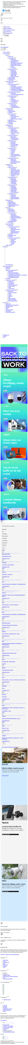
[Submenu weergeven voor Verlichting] (11, 164)
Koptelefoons (11, 120)
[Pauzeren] (2, 521)
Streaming (10, 122)
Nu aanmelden (4, 1020)
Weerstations (11, 80)
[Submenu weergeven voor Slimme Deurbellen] (17, 135)
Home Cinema (11, 113)
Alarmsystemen (11, 148)
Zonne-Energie (11, 212)
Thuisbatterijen (14, 220)
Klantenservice (6, 334)
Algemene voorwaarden (8, 1025)
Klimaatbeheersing (12, 95)
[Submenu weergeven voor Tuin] (9, 55)
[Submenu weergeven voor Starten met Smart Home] (17, 270)
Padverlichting (14, 72)
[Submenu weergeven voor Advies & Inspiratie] (12, 266)
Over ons (5, 1005)
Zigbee (9, 293)
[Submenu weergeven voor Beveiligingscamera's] (18, 128)
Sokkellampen (14, 74)
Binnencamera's (14, 130)
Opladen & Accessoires (13, 237)
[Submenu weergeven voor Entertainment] (12, 108)
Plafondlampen (14, 181)
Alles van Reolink (6, 834)
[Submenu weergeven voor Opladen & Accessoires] (19, 238)
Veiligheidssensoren (12, 158)
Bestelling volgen (9, 306)
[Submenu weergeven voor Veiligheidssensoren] (17, 158)
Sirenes (12, 153)
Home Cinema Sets (15, 116)
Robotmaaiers (11, 58)
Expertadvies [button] (5, 974)
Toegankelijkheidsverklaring (9, 1031)
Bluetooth (10, 296)
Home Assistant (11, 286)
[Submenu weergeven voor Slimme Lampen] (16, 167)
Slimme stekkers (11, 210)
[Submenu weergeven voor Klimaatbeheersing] (17, 96)
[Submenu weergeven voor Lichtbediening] (16, 193)
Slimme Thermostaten (12, 84)
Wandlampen (13, 71)
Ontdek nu (5, 390)
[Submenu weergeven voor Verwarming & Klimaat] (16, 81)
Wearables (13, 230)
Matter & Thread (11, 298)
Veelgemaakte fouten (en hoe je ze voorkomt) (17, 275)
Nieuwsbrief (8, 310)
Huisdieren (10, 236)
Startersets (13, 133)
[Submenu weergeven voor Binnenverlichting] (17, 177)
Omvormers (13, 218)
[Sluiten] (4, 49)
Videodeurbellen (14, 137)
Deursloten (13, 143)
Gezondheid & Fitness (13, 226)
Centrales (13, 151)
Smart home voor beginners (14, 273)
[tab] (14, 529)
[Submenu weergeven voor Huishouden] (12, 200)
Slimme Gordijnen (12, 203)
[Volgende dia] (3, 743)
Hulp (7, 308)
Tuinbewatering (11, 77)
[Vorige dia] (3, 548)
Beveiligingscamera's (12, 127)
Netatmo (5, 966)
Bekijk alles (10, 56)
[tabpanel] (14, 647)
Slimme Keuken (11, 206)
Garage (12, 66)
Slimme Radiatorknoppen (13, 91)
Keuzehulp (8, 278)
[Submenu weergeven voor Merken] (7, 246)
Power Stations (11, 211)
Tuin (7, 55)
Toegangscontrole (14, 144)
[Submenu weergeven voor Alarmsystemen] (16, 148)
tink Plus (5, 336)
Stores (4, 1011)
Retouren (8, 307)
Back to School (6, 52)
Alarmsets (13, 150)
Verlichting (8, 164)
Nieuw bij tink (9, 245)
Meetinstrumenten (14, 232)
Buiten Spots (13, 75)
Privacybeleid (6, 1028)
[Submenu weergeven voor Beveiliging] (11, 125)
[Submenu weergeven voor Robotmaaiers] (15, 58)
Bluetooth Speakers (12, 121)
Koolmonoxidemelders (15, 161)
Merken (4, 246)
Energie (7, 207)
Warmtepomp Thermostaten (16, 89)
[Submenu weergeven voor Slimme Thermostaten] (18, 84)
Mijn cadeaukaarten (8, 33)
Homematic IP (6, 962)
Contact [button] (4, 972)
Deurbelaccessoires (15, 139)
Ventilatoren (13, 99)
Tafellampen (13, 182)
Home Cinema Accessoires (16, 118)
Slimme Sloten (11, 140)
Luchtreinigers (14, 102)
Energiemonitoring (12, 221)
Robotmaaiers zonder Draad (16, 62)
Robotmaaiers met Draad (16, 65)
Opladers (13, 242)
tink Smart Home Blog (10, 312)
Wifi (9, 297)
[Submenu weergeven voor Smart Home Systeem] (16, 280)
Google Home (11, 288)
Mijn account (7, 26)
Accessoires (10, 123)
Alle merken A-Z (9, 264)
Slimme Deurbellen (12, 135)
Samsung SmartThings (13, 284)
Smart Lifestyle (9, 224)
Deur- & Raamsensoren (16, 155)
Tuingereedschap (11, 78)
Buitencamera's (14, 131)
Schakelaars (13, 196)
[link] (14, 554)
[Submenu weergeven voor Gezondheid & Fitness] (19, 227)
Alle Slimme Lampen (15, 169)
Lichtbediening (11, 193)
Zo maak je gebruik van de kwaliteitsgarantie (10, 954)
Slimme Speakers (11, 111)
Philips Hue (5, 964)
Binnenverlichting (12, 177)
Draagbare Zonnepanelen (16, 217)
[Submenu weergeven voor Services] (8, 302)
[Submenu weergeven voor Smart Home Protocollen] (17, 290)
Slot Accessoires (14, 145)
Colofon (5, 1029)
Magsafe (12, 240)
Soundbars (10, 112)
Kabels (12, 244)
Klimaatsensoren (11, 103)
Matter (9, 287)
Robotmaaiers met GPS (16, 64)
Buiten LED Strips (15, 76)
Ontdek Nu (5, 418)
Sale (4, 337)
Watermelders (14, 163)
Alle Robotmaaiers (15, 60)
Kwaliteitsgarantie (9, 309)
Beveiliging (8, 125)
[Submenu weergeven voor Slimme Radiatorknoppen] (20, 92)
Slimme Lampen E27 (15, 171)
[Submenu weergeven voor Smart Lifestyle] (13, 224)
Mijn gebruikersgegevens (9, 29)
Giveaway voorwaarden (8, 1027)
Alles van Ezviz (5, 775)
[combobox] (7, 18)
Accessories (13, 67)
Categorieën (5, 53)
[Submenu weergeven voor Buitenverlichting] (16, 69)
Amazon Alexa (11, 282)
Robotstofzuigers (11, 202)
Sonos (4, 961)
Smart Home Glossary (7, 1008)
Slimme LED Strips (15, 174)
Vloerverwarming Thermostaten (17, 90)
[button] (14, 28)
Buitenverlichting (11, 69)
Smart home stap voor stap (13, 276)
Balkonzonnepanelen (15, 216)
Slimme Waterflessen (15, 231)
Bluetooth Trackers (12, 235)
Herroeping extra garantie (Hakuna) (10, 976)
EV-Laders (10, 222)
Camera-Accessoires (15, 132)
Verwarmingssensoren (15, 107)
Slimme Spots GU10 (15, 173)
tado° (4, 963)
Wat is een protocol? (12, 292)
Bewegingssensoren (15, 154)
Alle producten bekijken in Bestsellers (10, 747)
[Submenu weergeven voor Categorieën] (9, 53)
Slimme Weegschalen (15, 229)
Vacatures (5, 1006)
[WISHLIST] (14, 39)
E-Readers (10, 234)
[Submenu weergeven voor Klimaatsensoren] (16, 103)
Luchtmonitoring (14, 106)
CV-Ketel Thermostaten (16, 88)
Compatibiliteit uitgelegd (13, 277)
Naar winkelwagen (4, 47)
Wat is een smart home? (13, 272)
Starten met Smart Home (11, 270)
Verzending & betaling (7, 978)
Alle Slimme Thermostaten (16, 86)
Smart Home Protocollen (11, 290)
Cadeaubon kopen (7, 999)
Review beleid (6, 1024)
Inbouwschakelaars (15, 197)
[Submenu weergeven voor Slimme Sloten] (15, 140)
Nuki (4, 967)
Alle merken (5, 960)
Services (5, 302)
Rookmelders (13, 160)
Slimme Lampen (11, 167)
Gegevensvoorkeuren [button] (7, 1030)
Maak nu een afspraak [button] (5, 932)
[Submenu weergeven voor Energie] (10, 207)
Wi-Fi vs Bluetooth (12, 299)
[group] (14, 355)
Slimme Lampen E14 (15, 172)
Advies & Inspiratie (7, 266)
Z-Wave (10, 294)
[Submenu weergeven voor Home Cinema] (15, 114)
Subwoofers (13, 117)
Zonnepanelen (14, 215)
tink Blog (8, 268)
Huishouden (8, 200)
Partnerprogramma (7, 1010)
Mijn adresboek (7, 31)
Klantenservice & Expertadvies (12, 305)
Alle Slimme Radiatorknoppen (17, 94)
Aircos (12, 98)
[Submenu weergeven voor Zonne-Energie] (16, 213)
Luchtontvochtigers (15, 100)
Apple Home (11, 283)
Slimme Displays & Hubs (13, 204)
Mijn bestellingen (8, 28)
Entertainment (8, 108)
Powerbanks (13, 241)
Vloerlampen (13, 183)
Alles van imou (5, 891)
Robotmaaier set (14, 61)
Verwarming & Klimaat (10, 81)
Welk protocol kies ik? (13, 300)
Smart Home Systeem (10, 280)
